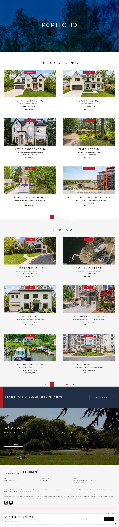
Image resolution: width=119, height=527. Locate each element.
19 (66, 217)
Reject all (88, 519)
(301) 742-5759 (44, 480)
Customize (98, 519)
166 (67, 384)
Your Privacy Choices (59, 525)
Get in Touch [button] (13, 444)
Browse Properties (102, 397)
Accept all (109, 519)
